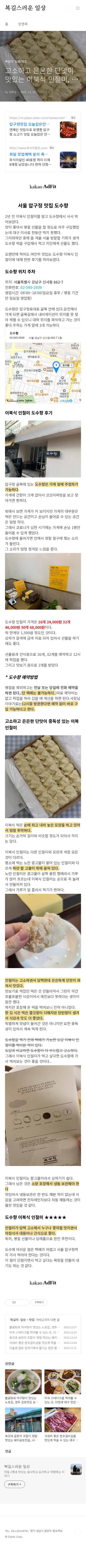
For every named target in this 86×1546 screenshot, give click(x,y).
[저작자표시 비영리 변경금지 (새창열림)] (53, 1302)
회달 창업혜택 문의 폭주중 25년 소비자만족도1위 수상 (30, 154)
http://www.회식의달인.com (28, 148)
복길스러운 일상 (25, 8)
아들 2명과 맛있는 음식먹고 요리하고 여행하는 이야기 (34, 1474)
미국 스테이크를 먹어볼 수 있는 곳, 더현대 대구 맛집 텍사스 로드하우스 (34, 1334)
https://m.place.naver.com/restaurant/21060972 (38, 118)
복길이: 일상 (18, 1320)
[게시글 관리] (24, 1302)
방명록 (23, 23)
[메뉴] (78, 8)
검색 (68, 8)
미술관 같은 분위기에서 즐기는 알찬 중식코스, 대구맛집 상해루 (34, 1350)
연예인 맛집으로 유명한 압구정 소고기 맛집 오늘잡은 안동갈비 (29, 131)
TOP (77, 1532)
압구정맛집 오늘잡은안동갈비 (29, 123)
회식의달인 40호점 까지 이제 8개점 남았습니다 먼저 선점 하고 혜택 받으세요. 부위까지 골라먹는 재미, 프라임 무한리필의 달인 (29, 162)
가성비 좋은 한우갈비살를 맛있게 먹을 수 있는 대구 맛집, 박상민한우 (34, 1345)
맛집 (31, 1320)
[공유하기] (19, 1302)
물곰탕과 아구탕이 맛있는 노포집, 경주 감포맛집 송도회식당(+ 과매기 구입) (33, 1329)
